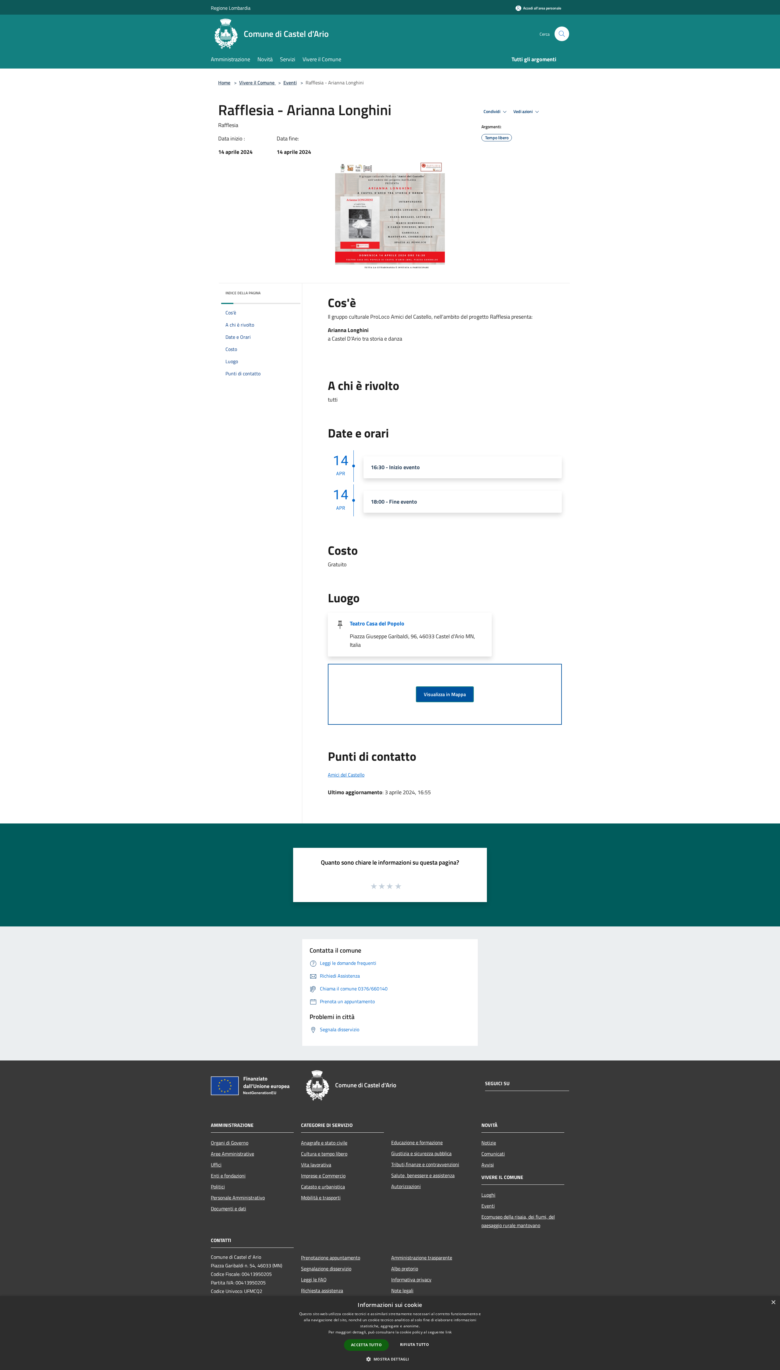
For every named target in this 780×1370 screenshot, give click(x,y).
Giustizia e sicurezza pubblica (421, 1153)
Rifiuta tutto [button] (414, 1344)
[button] (390, 1359)
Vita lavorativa (316, 1164)
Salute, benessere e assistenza (423, 1175)
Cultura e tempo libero (324, 1153)
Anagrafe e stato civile (324, 1142)
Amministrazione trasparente (421, 1257)
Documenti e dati (228, 1208)
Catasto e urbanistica (323, 1186)
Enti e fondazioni (228, 1175)
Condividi (492, 111)
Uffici (216, 1164)
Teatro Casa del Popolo (377, 623)
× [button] (773, 1302)
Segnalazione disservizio (326, 1268)
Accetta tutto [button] (366, 1344)
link (448, 1332)
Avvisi (487, 1164)
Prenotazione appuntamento (330, 1257)
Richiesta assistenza (322, 1290)
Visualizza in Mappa (445, 694)
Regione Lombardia (230, 8)
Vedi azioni (523, 111)
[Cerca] (562, 34)
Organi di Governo (229, 1142)
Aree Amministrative (232, 1153)
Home (224, 82)
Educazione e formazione (417, 1142)
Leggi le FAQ (314, 1279)
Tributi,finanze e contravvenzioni (425, 1164)
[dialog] (390, 1333)
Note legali (402, 1290)
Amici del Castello (346, 774)
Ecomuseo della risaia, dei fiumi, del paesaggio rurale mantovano (518, 1221)
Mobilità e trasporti (321, 1197)
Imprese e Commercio (323, 1175)
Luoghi (488, 1194)
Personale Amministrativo (238, 1197)
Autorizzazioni (406, 1186)
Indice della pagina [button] (243, 293)
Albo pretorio (404, 1268)
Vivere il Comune (257, 82)
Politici (218, 1186)
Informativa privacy (411, 1279)
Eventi (290, 82)
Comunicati (493, 1153)
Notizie (488, 1142)
